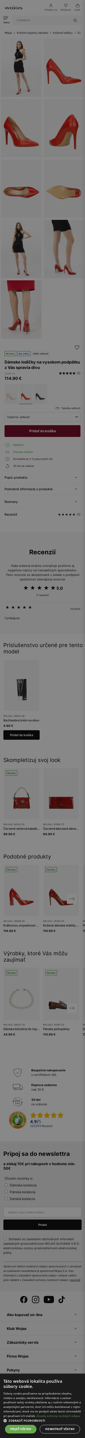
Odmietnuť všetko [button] (60, 1429)
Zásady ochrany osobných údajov (58, 1416)
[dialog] (42, 719)
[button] (42, 1420)
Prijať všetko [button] (21, 1429)
